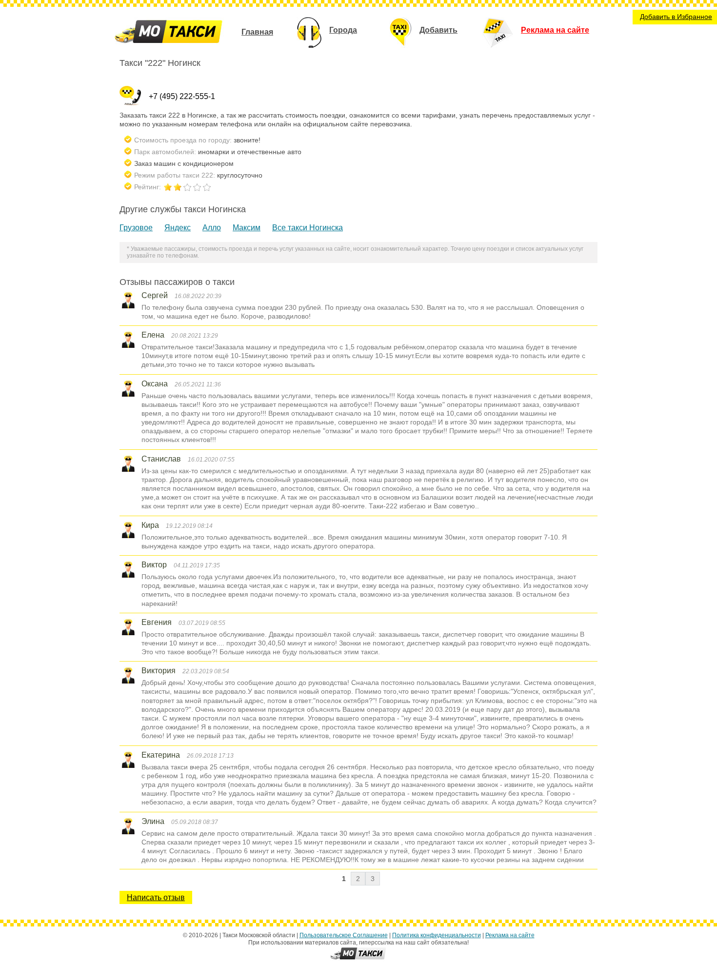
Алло (211, 227)
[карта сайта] (358, 959)
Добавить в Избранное (676, 16)
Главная (257, 32)
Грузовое (136, 227)
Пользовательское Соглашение (343, 935)
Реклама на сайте (555, 30)
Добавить (438, 30)
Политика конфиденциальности (436, 935)
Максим (246, 227)
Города (343, 30)
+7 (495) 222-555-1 (182, 96)
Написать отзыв (156, 897)
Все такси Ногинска (307, 227)
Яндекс (177, 227)
